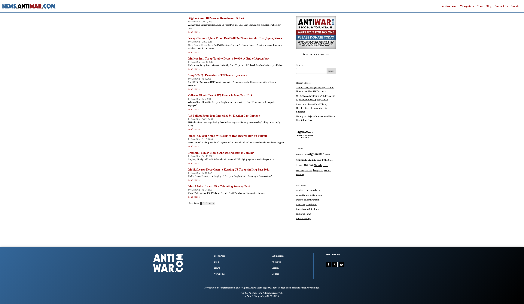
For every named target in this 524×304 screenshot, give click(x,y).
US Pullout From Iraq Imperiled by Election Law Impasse (224, 115)
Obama (308, 165)
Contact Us (501, 6)
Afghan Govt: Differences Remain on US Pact (216, 18)
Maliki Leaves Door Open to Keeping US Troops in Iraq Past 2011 (229, 169)
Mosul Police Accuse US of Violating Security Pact (219, 186)
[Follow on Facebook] (328, 264)
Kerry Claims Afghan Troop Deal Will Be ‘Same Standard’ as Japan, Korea (235, 38)
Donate (515, 6)
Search (275, 268)
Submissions (278, 256)
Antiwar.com (449, 6)
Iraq (315, 170)
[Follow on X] (335, 264)
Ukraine (300, 174)
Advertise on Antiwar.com (316, 54)
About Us (276, 262)
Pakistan (299, 154)
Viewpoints (467, 6)
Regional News (303, 214)
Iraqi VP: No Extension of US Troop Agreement (217, 75)
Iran (299, 165)
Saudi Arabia (308, 170)
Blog (489, 6)
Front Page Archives (306, 204)
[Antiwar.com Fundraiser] (316, 48)
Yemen (299, 160)
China (306, 154)
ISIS (305, 160)
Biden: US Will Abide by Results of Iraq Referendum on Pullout (227, 136)
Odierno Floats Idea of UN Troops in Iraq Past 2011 (220, 95)
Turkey (327, 154)
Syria (325, 159)
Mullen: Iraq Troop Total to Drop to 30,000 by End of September (228, 58)
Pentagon (300, 170)
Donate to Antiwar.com (307, 199)
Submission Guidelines (307, 209)
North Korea (325, 166)
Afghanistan (316, 154)
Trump (327, 170)
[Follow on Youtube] (341, 264)
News (480, 6)
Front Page (219, 256)
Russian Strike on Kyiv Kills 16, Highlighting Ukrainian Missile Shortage (311, 108)
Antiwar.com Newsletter (308, 190)
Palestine (320, 170)
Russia (318, 165)
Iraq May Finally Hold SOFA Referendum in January (221, 153)
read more (194, 32)
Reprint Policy (303, 218)
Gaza (319, 160)
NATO (331, 160)
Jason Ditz (195, 21)
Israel (311, 159)
